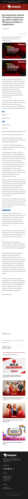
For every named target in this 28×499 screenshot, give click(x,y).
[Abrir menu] (24, 6)
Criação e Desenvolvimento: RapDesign (14, 494)
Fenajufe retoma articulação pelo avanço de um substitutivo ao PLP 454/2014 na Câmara (13, 398)
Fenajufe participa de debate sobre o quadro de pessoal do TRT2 (13, 420)
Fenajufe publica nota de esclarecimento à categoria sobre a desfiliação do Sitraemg (12, 376)
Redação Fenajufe (6, 28)
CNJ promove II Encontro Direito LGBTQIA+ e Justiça (12, 443)
